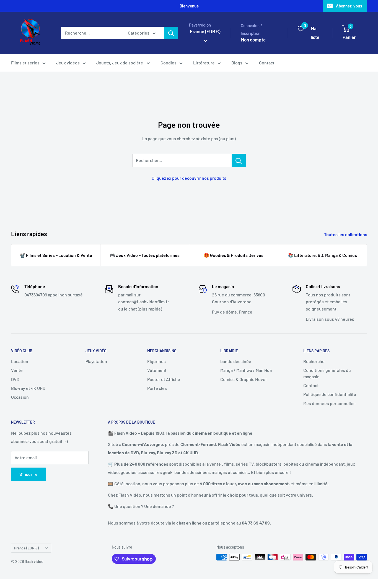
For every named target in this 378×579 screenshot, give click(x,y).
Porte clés (157, 388)
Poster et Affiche (163, 379)
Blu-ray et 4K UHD (28, 388)
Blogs (236, 62)
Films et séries (25, 62)
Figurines (156, 361)
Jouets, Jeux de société (120, 62)
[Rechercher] (171, 33)
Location (19, 361)
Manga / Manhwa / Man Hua (246, 370)
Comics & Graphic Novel (243, 379)
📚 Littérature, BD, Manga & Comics (322, 255)
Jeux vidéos (68, 62)
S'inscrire (28, 474)
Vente (17, 370)
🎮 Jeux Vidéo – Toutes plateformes (145, 255)
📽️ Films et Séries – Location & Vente (56, 255)
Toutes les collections (346, 234)
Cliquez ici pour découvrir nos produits (189, 178)
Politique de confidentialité (329, 394)
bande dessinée (235, 361)
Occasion (20, 397)
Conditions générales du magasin (327, 373)
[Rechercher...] (239, 160)
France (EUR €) (26, 548)
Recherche (314, 361)
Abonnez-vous (349, 5)
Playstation (96, 361)
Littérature (204, 62)
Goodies (168, 62)
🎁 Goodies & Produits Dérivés (233, 255)
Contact (267, 62)
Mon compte (253, 39)
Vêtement (157, 370)
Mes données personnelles (329, 403)
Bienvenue (189, 5)
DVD (15, 379)
